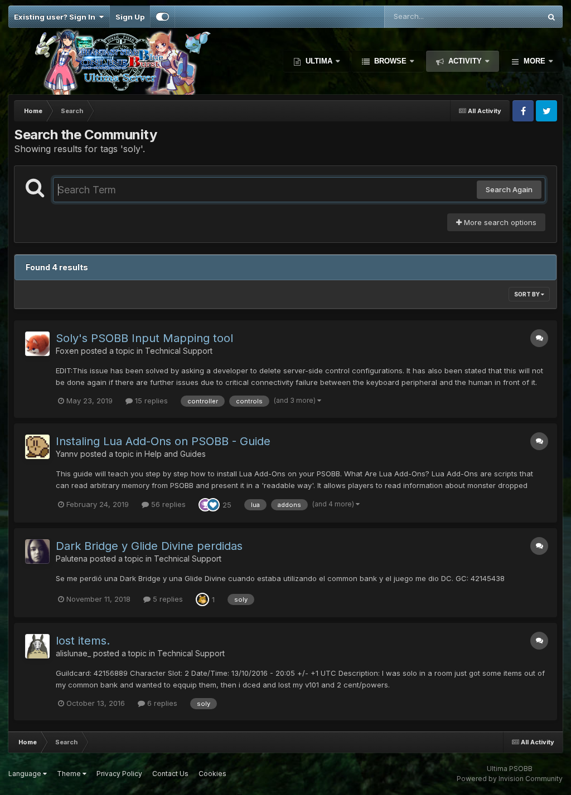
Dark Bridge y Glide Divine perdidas (149, 546)
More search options (499, 222)
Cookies (212, 773)
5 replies (167, 598)
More (534, 61)
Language (25, 773)
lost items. (83, 640)
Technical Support (178, 350)
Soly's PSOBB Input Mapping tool (144, 338)
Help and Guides (175, 454)
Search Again (509, 189)
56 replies (167, 504)
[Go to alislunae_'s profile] (37, 646)
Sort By (527, 294)
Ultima (319, 61)
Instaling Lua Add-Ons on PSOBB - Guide (163, 441)
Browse (390, 61)
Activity (465, 61)
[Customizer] (163, 17)
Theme (70, 773)
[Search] (551, 17)
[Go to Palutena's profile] (37, 551)
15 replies (150, 400)
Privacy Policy (119, 773)
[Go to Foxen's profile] (37, 343)
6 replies (161, 703)
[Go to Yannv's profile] (37, 447)
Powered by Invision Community (510, 778)
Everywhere (505, 16)
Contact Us (170, 773)
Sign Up (129, 16)
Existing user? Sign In (56, 16)
